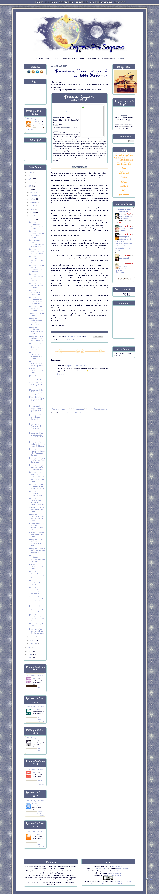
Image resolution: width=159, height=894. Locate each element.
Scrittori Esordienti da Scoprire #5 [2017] (37, 509)
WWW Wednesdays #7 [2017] (36, 566)
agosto (32, 205)
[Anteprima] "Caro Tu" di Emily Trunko (36, 582)
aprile (32, 219)
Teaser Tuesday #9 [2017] (36, 314)
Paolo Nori (123, 260)
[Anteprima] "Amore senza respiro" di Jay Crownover (36, 300)
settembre (34, 202)
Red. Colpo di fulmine (126, 227)
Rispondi (60, 373)
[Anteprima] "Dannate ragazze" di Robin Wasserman (37, 558)
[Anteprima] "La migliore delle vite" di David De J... (37, 617)
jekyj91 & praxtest (98, 868)
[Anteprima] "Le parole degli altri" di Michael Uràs (37, 630)
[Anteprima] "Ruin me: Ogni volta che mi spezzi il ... (36, 363)
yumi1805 (119, 875)
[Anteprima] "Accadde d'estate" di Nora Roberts (36, 259)
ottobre (32, 198)
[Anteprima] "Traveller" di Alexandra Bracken (35, 426)
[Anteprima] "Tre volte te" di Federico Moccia (36, 474)
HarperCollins (66, 339)
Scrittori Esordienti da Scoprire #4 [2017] (37, 534)
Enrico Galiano (124, 218)
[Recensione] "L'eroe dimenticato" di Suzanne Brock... (36, 608)
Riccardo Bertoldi (120, 272)
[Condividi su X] (98, 337)
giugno (32, 212)
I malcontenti (124, 256)
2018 (30, 185)
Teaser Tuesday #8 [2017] (36, 480)
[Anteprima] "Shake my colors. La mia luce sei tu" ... (37, 550)
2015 (30, 651)
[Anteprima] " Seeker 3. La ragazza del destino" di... (35, 590)
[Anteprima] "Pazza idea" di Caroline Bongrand (37, 459)
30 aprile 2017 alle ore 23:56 (76, 365)
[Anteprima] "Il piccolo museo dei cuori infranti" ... (35, 417)
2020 (30, 178)
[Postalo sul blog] (96, 337)
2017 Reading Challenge (35, 800)
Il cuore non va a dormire (126, 215)
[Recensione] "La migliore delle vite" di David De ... (37, 435)
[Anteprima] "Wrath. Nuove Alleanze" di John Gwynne (37, 355)
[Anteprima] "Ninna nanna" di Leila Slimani (37, 285)
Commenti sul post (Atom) (70, 412)
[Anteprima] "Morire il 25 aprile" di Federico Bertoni (36, 501)
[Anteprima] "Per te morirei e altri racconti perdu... (36, 308)
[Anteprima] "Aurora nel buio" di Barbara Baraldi (36, 234)
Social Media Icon (123, 868)
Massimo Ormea (120, 252)
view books (41, 132)
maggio (33, 215)
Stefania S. (123, 230)
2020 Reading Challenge (35, 706)
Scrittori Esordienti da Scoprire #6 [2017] (37, 384)
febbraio (33, 640)
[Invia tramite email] (94, 337)
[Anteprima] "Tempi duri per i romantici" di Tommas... (37, 268)
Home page (79, 408)
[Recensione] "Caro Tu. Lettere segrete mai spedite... (37, 391)
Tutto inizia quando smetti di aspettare (123, 267)
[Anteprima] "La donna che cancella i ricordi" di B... (37, 574)
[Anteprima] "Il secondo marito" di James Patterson (36, 399)
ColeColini (35, 122)
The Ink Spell (116, 866)
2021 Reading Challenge (35, 675)
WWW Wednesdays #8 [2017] (36, 370)
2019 (30, 182)
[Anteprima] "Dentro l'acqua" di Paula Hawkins (36, 277)
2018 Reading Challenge (35, 769)
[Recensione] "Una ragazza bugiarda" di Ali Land (36, 526)
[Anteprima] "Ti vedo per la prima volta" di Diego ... (37, 443)
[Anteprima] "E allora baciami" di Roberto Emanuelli (37, 321)
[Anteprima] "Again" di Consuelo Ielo (35, 493)
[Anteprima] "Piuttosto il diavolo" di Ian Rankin (36, 225)
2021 (30, 175)
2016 (30, 647)
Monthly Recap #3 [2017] (36, 624)
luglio (32, 209)
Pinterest (111, 875)
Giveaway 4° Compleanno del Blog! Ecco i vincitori (36, 599)
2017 (29, 189)
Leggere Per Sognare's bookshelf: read (124, 210)
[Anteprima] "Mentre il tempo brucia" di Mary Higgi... (36, 517)
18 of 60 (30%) (30, 129)
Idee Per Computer (120, 870)
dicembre (33, 192)
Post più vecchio (100, 408)
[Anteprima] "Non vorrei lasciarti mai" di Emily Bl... (37, 338)
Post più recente (58, 408)
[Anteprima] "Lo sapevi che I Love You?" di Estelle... (36, 251)
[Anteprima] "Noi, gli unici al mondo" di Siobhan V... (36, 346)
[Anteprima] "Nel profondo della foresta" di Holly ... (37, 486)
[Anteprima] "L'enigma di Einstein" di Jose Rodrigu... (36, 330)
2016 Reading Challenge (35, 831)
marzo (32, 636)
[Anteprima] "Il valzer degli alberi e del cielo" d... (37, 377)
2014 (29, 654)
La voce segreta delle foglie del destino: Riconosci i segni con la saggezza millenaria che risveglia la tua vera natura (123, 242)
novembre (34, 195)
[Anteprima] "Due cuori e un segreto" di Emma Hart (37, 542)
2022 (30, 172)
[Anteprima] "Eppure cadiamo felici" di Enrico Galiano (37, 451)
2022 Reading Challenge (35, 118)
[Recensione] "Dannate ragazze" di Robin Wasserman (37, 243)
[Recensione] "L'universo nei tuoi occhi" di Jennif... (36, 408)
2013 (30, 657)
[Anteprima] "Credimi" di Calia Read (35, 292)
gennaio (33, 643)
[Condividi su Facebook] (100, 337)
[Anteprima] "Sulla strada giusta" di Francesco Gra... (36, 466)
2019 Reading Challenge (35, 738)
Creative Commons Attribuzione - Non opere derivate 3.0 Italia (111, 882)
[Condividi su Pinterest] (102, 337)
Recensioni (77, 339)
